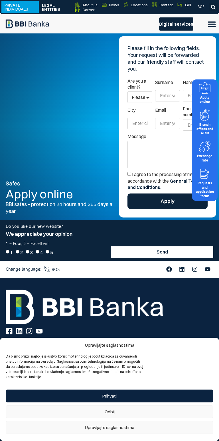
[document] (109, 220)
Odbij (110, 411)
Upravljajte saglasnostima (109, 427)
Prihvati (109, 396)
